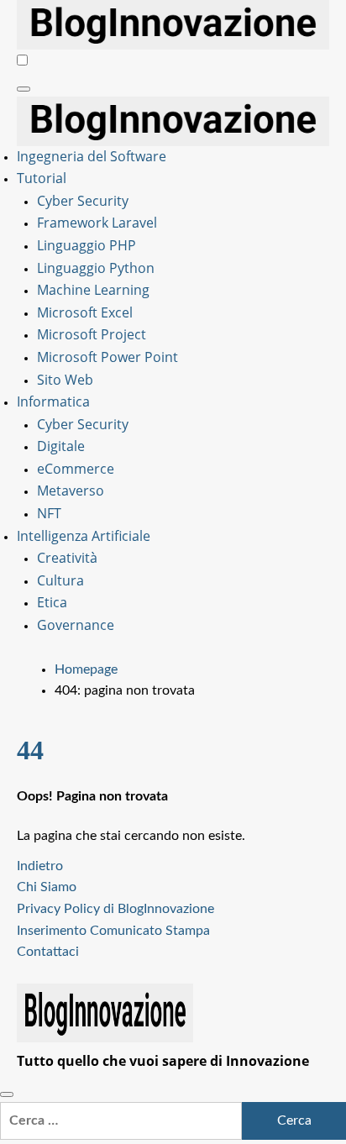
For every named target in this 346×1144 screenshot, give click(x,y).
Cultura (60, 580)
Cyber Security (82, 201)
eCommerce (75, 468)
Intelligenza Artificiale (83, 536)
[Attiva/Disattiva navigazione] (23, 89)
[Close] (6, 1094)
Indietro (40, 866)
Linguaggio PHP (86, 245)
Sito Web (65, 379)
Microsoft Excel (85, 312)
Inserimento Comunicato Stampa (113, 930)
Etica (52, 602)
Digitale (61, 446)
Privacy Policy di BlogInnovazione (115, 909)
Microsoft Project (91, 334)
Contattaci (48, 951)
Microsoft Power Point (107, 357)
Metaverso (70, 490)
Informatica (53, 401)
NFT (49, 513)
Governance (75, 625)
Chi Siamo (46, 887)
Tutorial (41, 178)
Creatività (67, 557)
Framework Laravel (97, 222)
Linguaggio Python (96, 268)
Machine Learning (93, 290)
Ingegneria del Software (91, 156)
